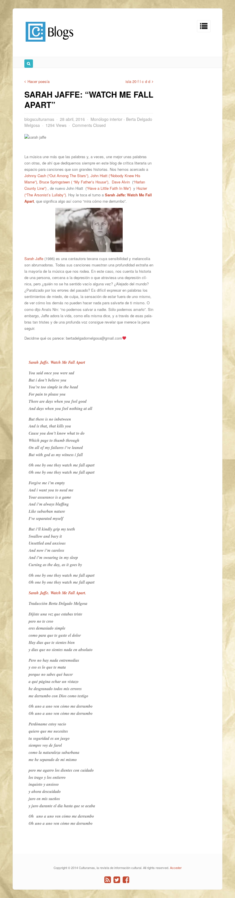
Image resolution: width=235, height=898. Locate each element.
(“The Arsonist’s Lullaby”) (45, 195)
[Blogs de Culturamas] (49, 43)
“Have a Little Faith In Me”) (109, 188)
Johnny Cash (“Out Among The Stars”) (56, 175)
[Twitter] (116, 880)
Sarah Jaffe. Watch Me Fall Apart (57, 362)
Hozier (142, 188)
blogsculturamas (39, 119)
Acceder (176, 867)
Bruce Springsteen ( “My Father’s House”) (73, 182)
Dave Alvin (121, 182)
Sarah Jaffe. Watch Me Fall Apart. (57, 593)
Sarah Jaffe (33, 258)
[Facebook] (126, 880)
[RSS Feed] (107, 880)
